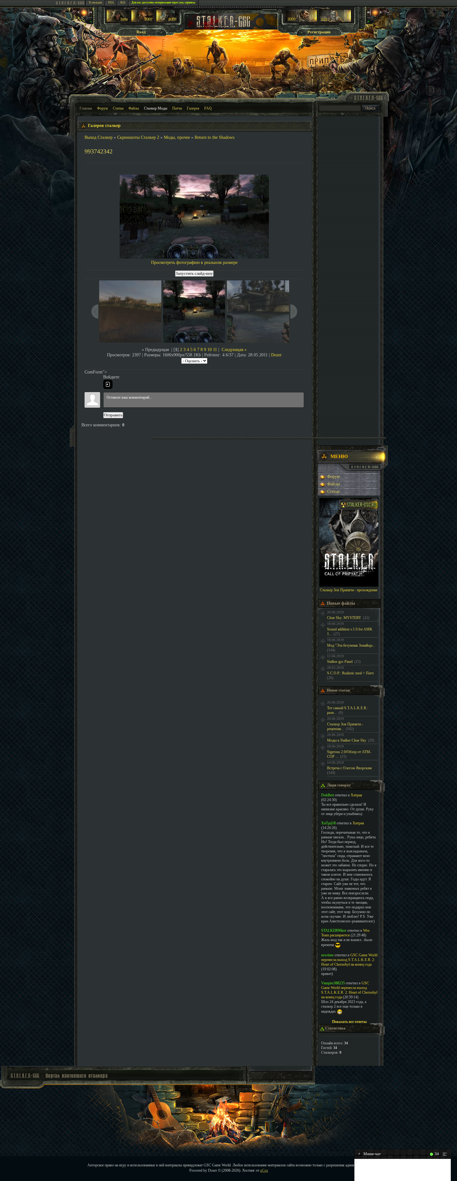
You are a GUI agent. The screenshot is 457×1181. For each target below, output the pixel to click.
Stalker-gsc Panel (340, 661)
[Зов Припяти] (301, 20)
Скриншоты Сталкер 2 (138, 137)
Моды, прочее (177, 137)
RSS (122, 2)
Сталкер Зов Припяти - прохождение (348, 590)
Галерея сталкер (104, 125)
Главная (86, 108)
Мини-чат (369, 1153)
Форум (102, 108)
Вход (141, 32)
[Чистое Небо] (167, 20)
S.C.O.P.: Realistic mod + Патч (350, 673)
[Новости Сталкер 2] (335, 20)
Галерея (193, 108)
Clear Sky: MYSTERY (344, 618)
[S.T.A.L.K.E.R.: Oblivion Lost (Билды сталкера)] (118, 20)
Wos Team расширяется (345, 932)
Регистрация (318, 32)
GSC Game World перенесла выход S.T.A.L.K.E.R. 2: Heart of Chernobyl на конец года (349, 960)
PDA (111, 2)
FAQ (208, 108)
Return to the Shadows (214, 137)
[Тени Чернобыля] (142, 20)
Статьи (118, 108)
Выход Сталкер (99, 137)
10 (209, 349)
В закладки (95, 2)
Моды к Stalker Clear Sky (346, 740)
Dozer (276, 355)
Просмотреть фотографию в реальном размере (194, 262)
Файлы (133, 108)
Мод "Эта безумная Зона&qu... (351, 645)
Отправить (113, 415)
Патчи (177, 108)
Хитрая (356, 795)
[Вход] (108, 384)
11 (215, 349)
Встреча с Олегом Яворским (349, 768)
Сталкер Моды (155, 108)
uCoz (264, 1170)
